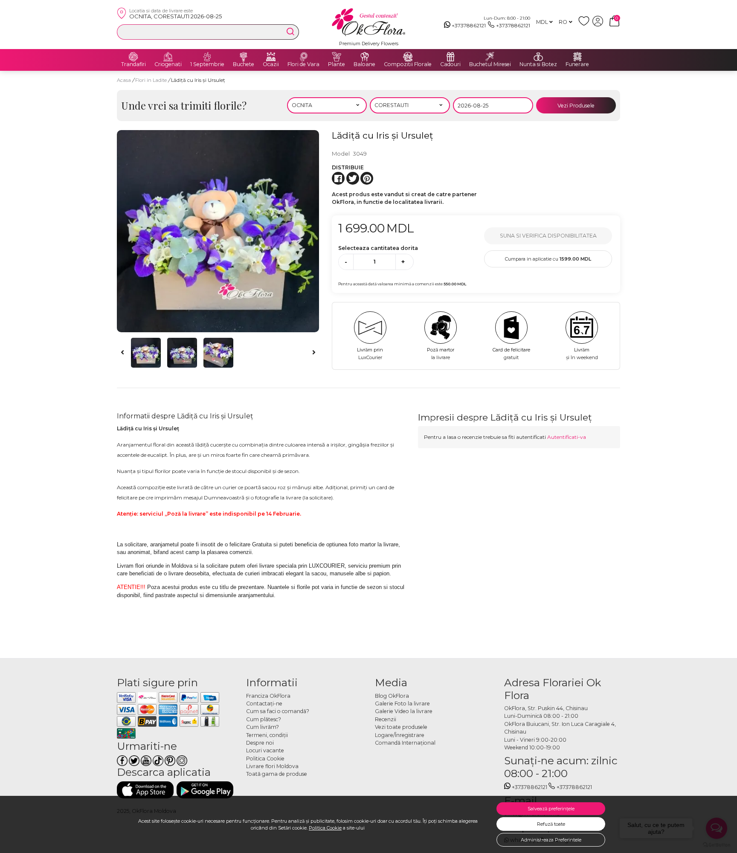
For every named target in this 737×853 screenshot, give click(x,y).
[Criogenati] (168, 56)
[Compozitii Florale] (407, 56)
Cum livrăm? (262, 727)
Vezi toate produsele (401, 727)
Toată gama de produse (276, 774)
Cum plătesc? (263, 719)
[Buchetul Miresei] (490, 56)
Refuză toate (551, 824)
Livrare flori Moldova (272, 766)
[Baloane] (364, 56)
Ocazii (271, 64)
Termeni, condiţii (267, 735)
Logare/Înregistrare (399, 735)
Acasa (124, 80)
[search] (290, 31)
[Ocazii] (271, 56)
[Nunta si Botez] (538, 56)
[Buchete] (243, 56)
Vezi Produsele (576, 105)
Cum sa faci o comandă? (277, 711)
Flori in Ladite (151, 80)
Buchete (243, 64)
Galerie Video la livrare (403, 711)
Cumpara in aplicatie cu (548, 259)
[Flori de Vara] (303, 56)
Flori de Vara (303, 64)
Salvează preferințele (551, 809)
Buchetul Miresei (490, 64)
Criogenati (168, 64)
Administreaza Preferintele (551, 840)
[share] (338, 178)
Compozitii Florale (408, 64)
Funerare (577, 64)
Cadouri (450, 64)
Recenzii (385, 719)
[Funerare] (577, 56)
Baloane (364, 64)
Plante (336, 64)
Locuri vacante (265, 750)
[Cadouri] (450, 56)
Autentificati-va (566, 437)
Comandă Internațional (405, 743)
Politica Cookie (325, 828)
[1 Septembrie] (207, 56)
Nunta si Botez (538, 64)
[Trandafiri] (133, 56)
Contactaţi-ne (264, 703)
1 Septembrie (207, 64)
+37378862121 (469, 25)
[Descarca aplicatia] (145, 789)
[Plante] (336, 56)
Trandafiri (133, 64)
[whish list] (585, 24)
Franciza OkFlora (268, 696)
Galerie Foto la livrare (402, 703)
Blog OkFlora (392, 696)
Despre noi (260, 743)
